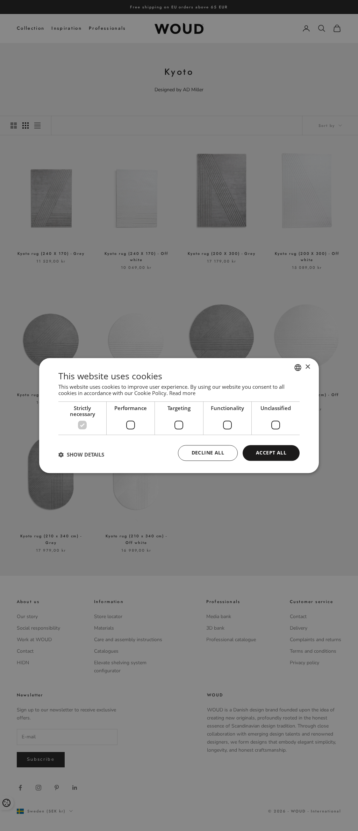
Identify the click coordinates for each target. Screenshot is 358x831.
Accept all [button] (271, 452)
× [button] (307, 367)
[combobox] (297, 367)
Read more (182, 392)
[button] (81, 455)
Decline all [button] (208, 452)
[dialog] (179, 415)
